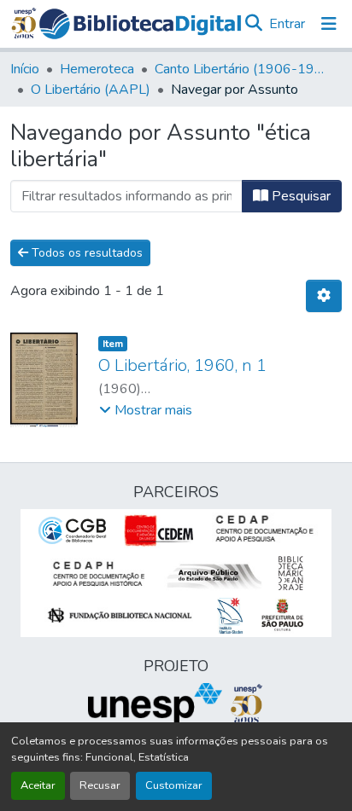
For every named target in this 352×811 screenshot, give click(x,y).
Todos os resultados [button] (85, 253)
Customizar (173, 785)
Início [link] (24, 69)
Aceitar (38, 785)
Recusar (99, 785)
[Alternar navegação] (329, 24)
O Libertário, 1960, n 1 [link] (182, 365)
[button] (140, 24)
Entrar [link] (287, 23)
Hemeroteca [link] (97, 69)
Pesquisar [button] (299, 196)
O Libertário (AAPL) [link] (90, 89)
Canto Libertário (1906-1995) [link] (240, 69)
